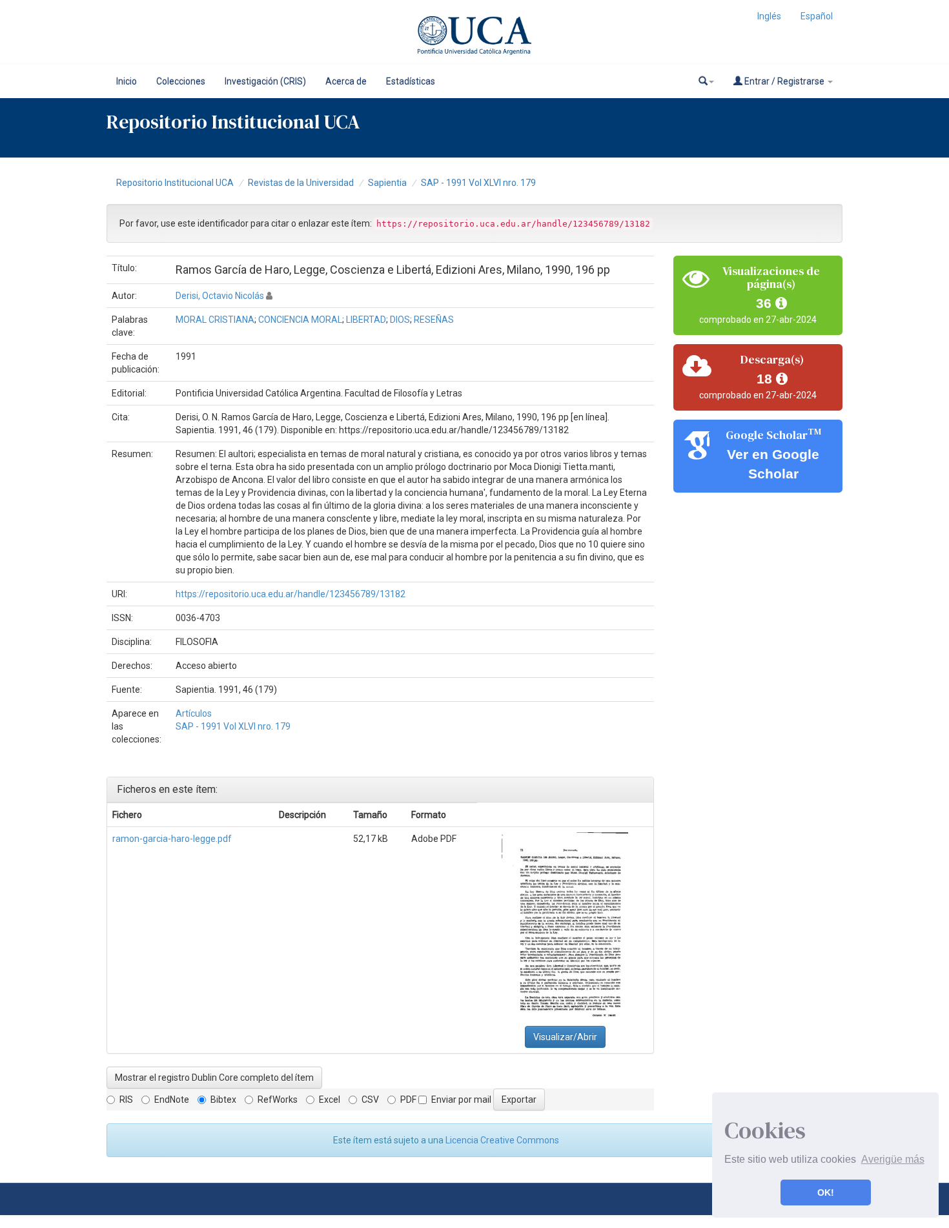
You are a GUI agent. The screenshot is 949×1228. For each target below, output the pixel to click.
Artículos (194, 713)
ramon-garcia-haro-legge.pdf (172, 839)
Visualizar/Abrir (565, 1037)
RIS (126, 1099)
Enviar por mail (461, 1099)
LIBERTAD (366, 319)
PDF (408, 1099)
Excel (329, 1099)
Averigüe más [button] (892, 1159)
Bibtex (223, 1099)
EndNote (171, 1099)
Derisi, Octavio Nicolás (220, 296)
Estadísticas (410, 81)
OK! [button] (825, 1192)
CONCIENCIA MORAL (300, 319)
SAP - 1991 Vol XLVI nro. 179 (478, 183)
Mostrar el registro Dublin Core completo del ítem (214, 1077)
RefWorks (278, 1099)
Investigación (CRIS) (265, 81)
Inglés (769, 16)
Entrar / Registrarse (784, 81)
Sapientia (387, 183)
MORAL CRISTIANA (215, 319)
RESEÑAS (434, 319)
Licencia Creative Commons (502, 1140)
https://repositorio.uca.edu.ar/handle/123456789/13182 (290, 594)
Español (817, 16)
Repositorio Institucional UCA (175, 183)
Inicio (126, 81)
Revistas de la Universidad (301, 183)
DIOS (400, 319)
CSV (370, 1099)
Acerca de (346, 81)
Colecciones (180, 81)
